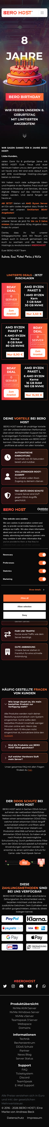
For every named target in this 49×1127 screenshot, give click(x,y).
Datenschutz (15, 1117)
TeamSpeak (24, 1081)
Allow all (24, 598)
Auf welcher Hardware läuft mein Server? (23, 757)
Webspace (24, 1023)
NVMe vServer (24, 1016)
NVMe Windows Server (24, 1012)
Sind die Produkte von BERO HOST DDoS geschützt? (24, 746)
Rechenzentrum (24, 1042)
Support (8, 735)
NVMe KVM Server (24, 1008)
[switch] (42, 563)
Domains (24, 1027)
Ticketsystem (24, 1073)
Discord (24, 1077)
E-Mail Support (24, 1085)
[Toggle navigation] (42, 12)
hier (30, 770)
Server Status (24, 1058)
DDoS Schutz (24, 1046)
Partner (24, 1050)
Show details (35, 590)
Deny (24, 615)
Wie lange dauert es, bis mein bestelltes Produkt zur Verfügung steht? (24, 704)
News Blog (24, 1054)
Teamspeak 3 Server (24, 1020)
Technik (25, 1038)
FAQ (24, 1069)
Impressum (34, 1117)
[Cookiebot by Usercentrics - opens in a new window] (37, 509)
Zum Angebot (11, 312)
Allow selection (24, 606)
